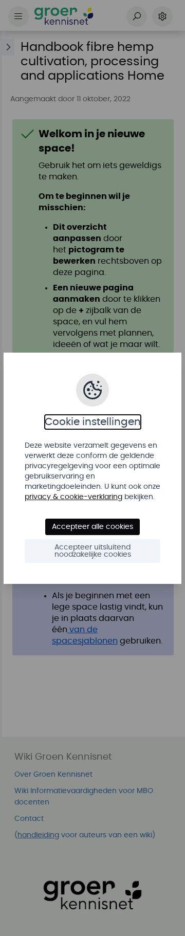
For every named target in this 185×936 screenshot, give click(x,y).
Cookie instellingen (93, 422)
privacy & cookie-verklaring (73, 497)
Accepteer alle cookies (92, 526)
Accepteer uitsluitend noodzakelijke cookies (92, 551)
